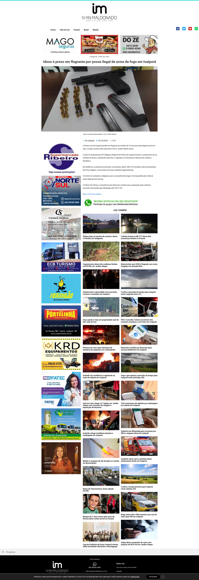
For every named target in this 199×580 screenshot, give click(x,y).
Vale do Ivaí (65, 30)
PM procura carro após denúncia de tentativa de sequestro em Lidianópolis (99, 349)
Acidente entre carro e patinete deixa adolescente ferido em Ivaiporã (136, 460)
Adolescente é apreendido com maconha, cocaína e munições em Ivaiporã (100, 293)
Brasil (86, 30)
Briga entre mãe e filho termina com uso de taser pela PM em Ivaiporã (139, 515)
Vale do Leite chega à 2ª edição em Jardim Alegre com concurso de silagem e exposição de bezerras (100, 405)
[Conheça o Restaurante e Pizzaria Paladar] (99, 44)
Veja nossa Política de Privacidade (126, 567)
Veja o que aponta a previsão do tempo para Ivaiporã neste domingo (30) (139, 376)
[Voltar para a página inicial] (99, 12)
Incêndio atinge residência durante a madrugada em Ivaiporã (98, 434)
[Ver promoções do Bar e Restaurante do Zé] (139, 44)
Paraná (77, 30)
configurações (134, 577)
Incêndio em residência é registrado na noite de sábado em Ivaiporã (99, 376)
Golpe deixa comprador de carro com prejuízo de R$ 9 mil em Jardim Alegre (137, 543)
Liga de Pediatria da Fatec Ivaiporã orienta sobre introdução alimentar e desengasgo (100, 545)
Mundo (96, 30)
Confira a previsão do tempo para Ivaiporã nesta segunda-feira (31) (138, 293)
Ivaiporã (93, 57)
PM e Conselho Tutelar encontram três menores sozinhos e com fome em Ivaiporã (139, 321)
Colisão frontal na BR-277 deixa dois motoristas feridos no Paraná (136, 237)
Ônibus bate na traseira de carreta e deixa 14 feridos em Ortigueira (100, 237)
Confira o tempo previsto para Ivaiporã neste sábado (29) (137, 488)
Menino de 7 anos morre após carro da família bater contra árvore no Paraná (99, 518)
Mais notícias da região (91, 194)
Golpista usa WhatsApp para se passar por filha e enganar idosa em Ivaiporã (138, 432)
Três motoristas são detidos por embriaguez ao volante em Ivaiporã (139, 404)
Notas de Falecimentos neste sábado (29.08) (98, 490)
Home (53, 30)
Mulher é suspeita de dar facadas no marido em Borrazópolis (101, 462)
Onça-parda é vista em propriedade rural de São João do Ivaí (101, 321)
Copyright (119, 571)
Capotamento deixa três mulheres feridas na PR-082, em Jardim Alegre (100, 265)
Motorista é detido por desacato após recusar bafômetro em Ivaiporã (136, 349)
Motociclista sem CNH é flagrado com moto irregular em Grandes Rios (139, 265)
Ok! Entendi (153, 577)
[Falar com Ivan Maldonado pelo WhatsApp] (95, 564)
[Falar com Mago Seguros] (60, 44)
